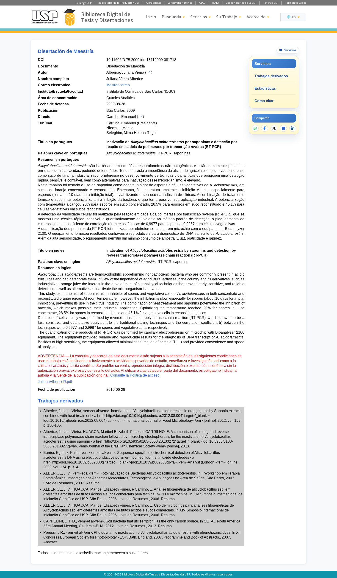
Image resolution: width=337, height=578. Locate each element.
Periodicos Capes (295, 2)
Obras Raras (153, 2)
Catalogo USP (84, 3)
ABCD (202, 2)
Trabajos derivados (271, 76)
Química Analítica (120, 98)
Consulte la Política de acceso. (135, 375)
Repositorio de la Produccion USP (119, 2)
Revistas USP (270, 2)
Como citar (263, 101)
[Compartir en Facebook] (264, 128)
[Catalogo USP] (148, 72)
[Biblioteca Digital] (69, 17)
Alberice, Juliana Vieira (125, 72)
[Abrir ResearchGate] (283, 128)
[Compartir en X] (274, 128)
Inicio (151, 17)
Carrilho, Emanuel (121, 117)
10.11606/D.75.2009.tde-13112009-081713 (141, 60)
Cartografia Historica (180, 2)
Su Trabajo (226, 17)
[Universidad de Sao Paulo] (44, 17)
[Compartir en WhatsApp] (255, 128)
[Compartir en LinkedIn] (292, 128)
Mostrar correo (118, 85)
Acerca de (255, 17)
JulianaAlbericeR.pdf (55, 382)
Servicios (198, 17)
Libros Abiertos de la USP (241, 2)
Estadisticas (265, 88)
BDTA (215, 2)
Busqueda (171, 17)
